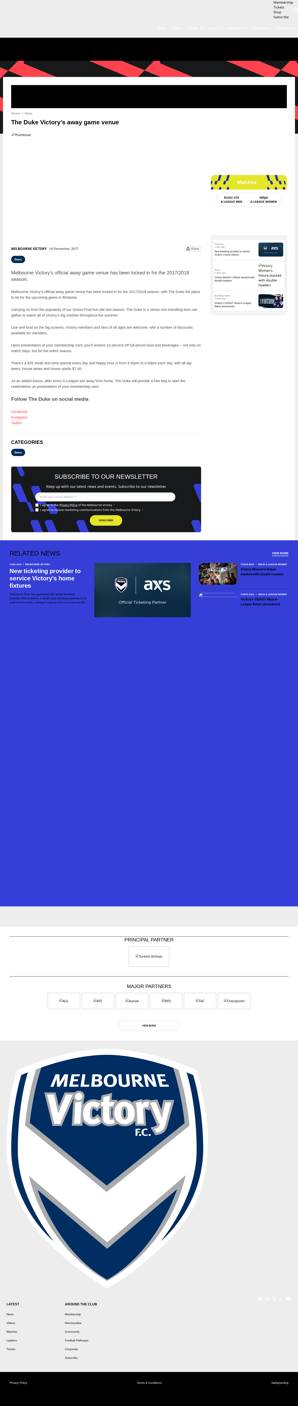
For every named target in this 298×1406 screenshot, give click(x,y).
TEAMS (193, 28)
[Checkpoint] (234, 1001)
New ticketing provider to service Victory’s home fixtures (45, 578)
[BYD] (166, 1001)
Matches (11, 1331)
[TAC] (200, 1001)
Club (212, 28)
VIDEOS (177, 28)
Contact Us (286, 28)
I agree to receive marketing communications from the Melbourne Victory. (91, 510)
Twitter (16, 423)
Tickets (10, 1349)
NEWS (162, 28)
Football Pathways (76, 1340)
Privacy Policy (68, 505)
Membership (73, 1314)
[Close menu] (285, 1393)
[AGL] (64, 1001)
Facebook (19, 412)
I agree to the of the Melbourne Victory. (77, 505)
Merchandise (73, 1323)
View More (280, 553)
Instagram (19, 417)
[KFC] (98, 1001)
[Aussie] (132, 1001)
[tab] (231, 200)
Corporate (262, 28)
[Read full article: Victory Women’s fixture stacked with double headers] (270, 275)
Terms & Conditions (149, 1382)
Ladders (11, 1340)
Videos (10, 1323)
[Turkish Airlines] (149, 956)
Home (15, 113)
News (28, 113)
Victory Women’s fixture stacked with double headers (262, 572)
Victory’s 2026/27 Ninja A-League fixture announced (260, 602)
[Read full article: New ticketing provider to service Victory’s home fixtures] (270, 250)
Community (234, 28)
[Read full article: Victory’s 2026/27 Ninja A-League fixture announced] (270, 301)
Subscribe (106, 520)
